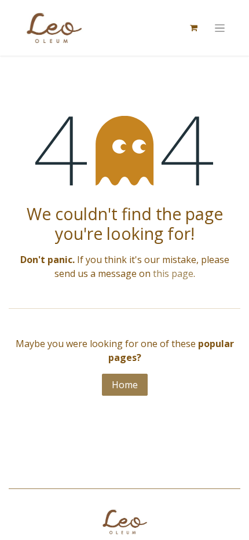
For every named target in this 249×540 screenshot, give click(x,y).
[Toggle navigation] (219, 28)
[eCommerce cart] (193, 27)
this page (173, 273)
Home (125, 384)
